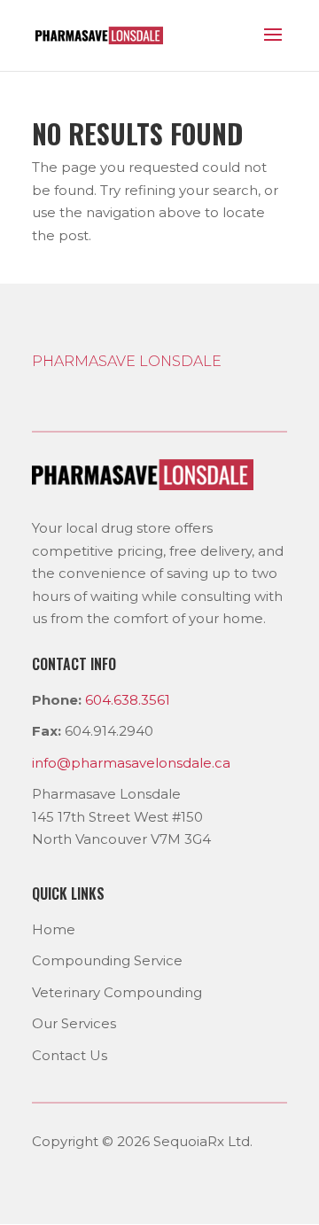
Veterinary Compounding (117, 992)
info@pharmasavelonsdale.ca (131, 762)
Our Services (74, 1023)
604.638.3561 (127, 699)
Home (53, 929)
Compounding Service (107, 960)
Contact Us (69, 1055)
